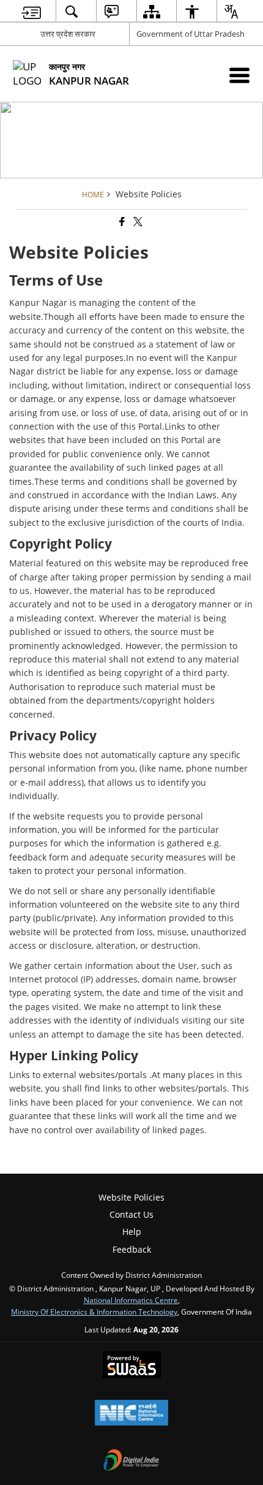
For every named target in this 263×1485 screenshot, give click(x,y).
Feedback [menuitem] (132, 1249)
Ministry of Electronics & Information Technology (94, 1311)
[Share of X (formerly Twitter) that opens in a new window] (137, 221)
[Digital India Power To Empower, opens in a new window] (131, 1461)
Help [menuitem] (131, 1231)
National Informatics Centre (131, 1300)
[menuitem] (31, 11)
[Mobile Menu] (239, 75)
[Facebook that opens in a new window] (121, 221)
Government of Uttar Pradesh (190, 33)
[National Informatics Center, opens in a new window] (131, 1414)
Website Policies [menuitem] (131, 1197)
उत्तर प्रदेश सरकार (67, 33)
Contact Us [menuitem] (131, 1214)
